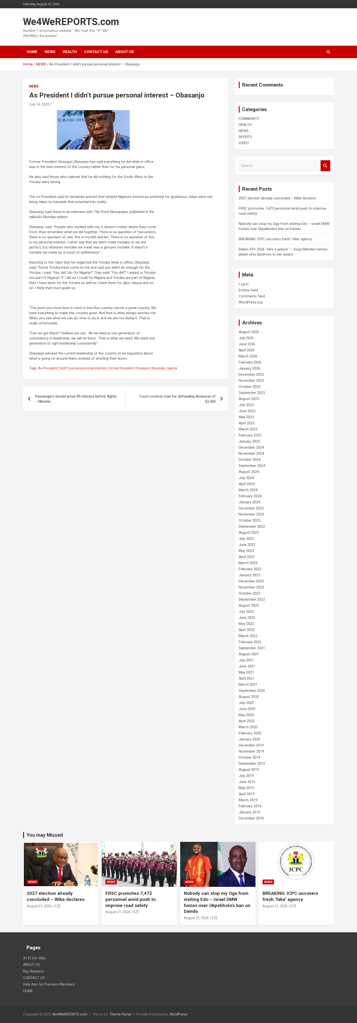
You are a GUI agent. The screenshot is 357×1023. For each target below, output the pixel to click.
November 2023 (251, 514)
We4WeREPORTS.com (71, 21)
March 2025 (248, 429)
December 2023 (251, 508)
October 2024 (249, 459)
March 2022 (248, 636)
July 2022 (246, 611)
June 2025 (247, 411)
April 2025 (247, 423)
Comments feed (252, 296)
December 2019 (251, 745)
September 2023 (252, 526)
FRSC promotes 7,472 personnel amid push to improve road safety (130, 899)
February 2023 (250, 569)
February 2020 (250, 733)
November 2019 (251, 751)
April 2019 (247, 794)
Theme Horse (120, 1014)
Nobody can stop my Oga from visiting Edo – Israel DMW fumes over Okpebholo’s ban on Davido (217, 902)
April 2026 (247, 350)
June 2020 (247, 709)
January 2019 (249, 812)
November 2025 (251, 380)
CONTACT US (96, 52)
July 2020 (246, 703)
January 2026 (249, 368)
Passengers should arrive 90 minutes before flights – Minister (76, 399)
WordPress (178, 1014)
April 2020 (247, 721)
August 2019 (249, 769)
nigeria (172, 368)
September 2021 (252, 648)
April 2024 (247, 484)
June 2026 (247, 344)
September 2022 (252, 599)
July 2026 (246, 338)
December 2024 (251, 447)
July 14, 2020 (39, 104)
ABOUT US (124, 52)
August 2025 (249, 399)
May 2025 (246, 417)
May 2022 (246, 624)
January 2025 (249, 441)
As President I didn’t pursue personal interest (72, 368)
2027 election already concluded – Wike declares (277, 198)
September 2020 (252, 690)
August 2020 (249, 696)
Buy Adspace (33, 971)
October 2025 (249, 386)
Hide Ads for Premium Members (49, 984)
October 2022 (249, 593)
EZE (58, 906)
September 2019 (252, 763)
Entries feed (248, 290)
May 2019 (246, 788)
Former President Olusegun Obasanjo (136, 368)
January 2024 (249, 502)
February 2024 (250, 496)
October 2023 (249, 520)
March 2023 (248, 563)
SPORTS (245, 137)
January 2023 (249, 575)
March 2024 (248, 490)
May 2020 (246, 715)
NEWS (50, 52)
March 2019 (248, 800)
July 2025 (246, 405)
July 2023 (246, 538)
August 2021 (249, 654)
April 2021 (247, 678)
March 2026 (248, 356)
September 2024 (252, 465)
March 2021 (248, 684)
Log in (243, 284)
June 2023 (247, 545)
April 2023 (247, 557)
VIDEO (244, 143)
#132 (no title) (34, 958)
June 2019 (247, 782)
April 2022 (247, 630)
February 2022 (250, 642)
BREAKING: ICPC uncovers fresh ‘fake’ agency (275, 239)
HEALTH (70, 52)
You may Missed (44, 835)
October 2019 (249, 757)
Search (325, 165)
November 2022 (251, 587)
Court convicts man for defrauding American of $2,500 (177, 399)
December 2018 (251, 818)
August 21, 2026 (39, 906)
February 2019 (250, 806)
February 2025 (250, 435)
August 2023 (249, 532)
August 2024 (249, 472)
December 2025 (251, 374)
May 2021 (246, 672)
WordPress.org (251, 302)
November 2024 (251, 453)
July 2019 (246, 776)
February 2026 (250, 362)
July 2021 (246, 660)
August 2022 (249, 605)
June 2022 (247, 617)
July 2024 (246, 478)
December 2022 (251, 581)
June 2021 (247, 666)
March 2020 (248, 727)
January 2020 (249, 739)
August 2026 (249, 332)
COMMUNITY (249, 118)
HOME (32, 52)
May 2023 (246, 551)
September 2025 (252, 393)
